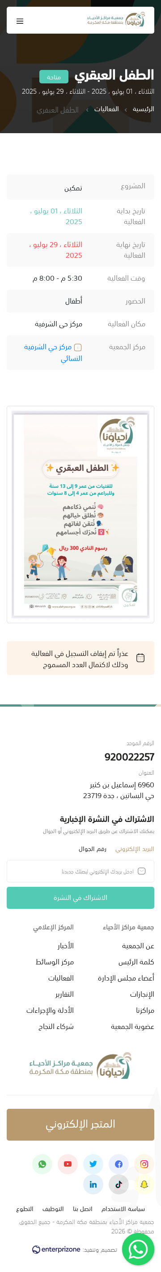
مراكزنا (145, 1009)
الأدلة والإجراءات (50, 1009)
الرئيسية (143, 108)
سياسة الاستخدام (123, 1208)
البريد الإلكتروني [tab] (134, 848)
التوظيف (53, 1208)
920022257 (129, 755)
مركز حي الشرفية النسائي (53, 352)
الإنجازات (142, 993)
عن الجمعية (138, 944)
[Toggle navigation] (20, 20)
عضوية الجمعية (132, 1025)
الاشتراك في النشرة (80, 896)
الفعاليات (106, 108)
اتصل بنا (83, 1208)
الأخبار (66, 944)
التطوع (25, 1208)
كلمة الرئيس (136, 960)
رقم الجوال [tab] (92, 848)
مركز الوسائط (55, 960)
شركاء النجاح (56, 1025)
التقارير (64, 993)
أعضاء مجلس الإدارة (126, 977)
